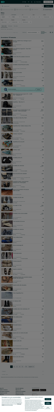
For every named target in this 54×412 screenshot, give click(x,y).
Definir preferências (48, 408)
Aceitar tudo (48, 399)
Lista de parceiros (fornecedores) (31, 410)
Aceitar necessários (48, 403)
